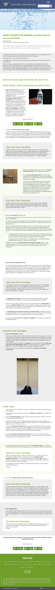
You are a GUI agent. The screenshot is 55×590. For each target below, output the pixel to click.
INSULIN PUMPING (38, 561)
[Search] (50, 6)
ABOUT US (19, 564)
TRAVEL (6, 564)
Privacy (23, 567)
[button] (48, 2)
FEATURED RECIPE (12, 564)
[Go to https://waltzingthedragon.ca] (22, 4)
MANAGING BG (30, 561)
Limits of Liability (30, 567)
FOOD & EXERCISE (22, 561)
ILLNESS (44, 561)
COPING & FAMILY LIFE (12, 561)
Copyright (48, 564)
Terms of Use (41, 564)
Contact (35, 564)
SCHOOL (49, 561)
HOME (5, 561)
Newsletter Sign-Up (27, 564)
